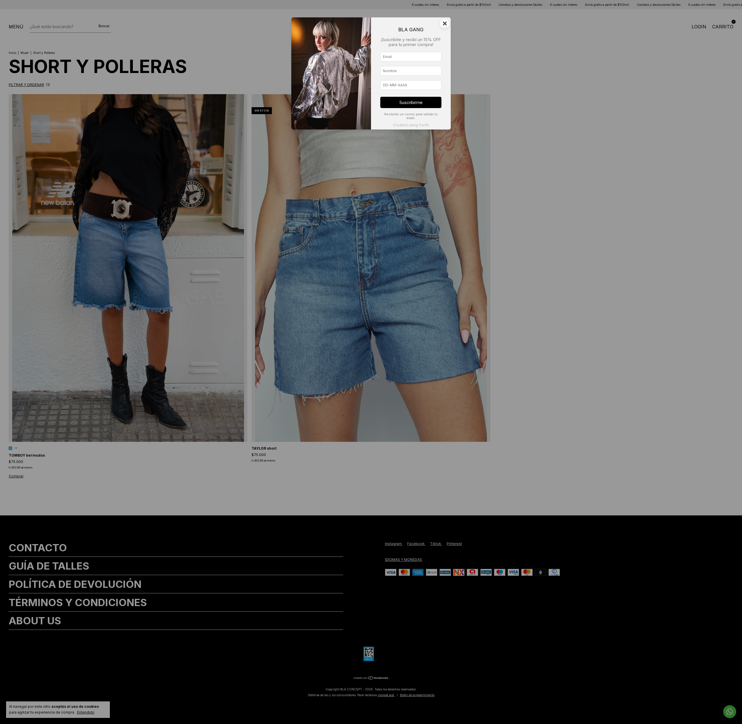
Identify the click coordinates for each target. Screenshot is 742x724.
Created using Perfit (411, 125)
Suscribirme (411, 102)
